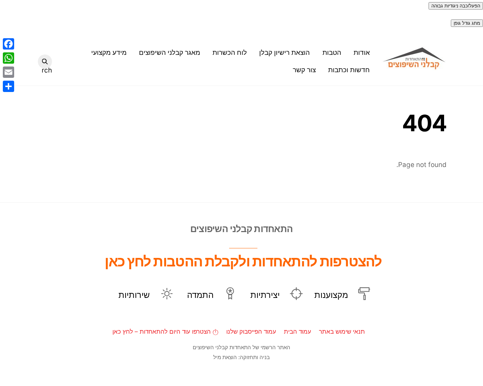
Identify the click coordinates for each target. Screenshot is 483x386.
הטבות (331, 52)
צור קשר (304, 70)
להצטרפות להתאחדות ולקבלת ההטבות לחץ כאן (243, 261)
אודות (362, 52)
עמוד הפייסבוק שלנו (251, 331)
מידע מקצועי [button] (109, 52)
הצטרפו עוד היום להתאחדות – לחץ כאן (162, 331)
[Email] (8, 72)
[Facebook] (8, 44)
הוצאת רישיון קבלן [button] (284, 52)
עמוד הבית (297, 331)
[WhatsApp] (8, 58)
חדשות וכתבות (349, 70)
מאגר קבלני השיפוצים (169, 52)
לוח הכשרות (230, 52)
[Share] (8, 86)
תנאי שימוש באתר (342, 331)
